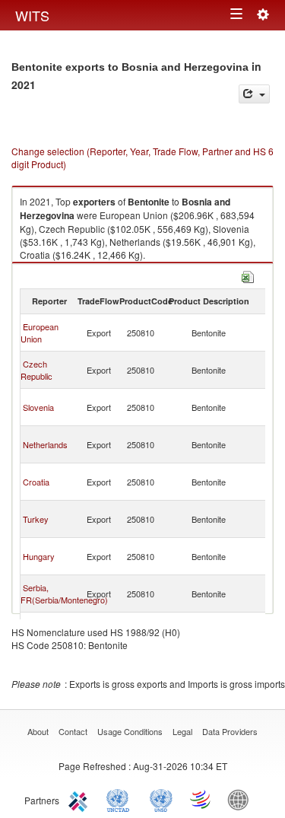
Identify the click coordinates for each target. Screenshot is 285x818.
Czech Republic (36, 370)
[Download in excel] (248, 275)
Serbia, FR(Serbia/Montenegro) (64, 593)
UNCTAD (121, 799)
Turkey (36, 519)
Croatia (36, 482)
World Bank (241, 799)
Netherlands (45, 444)
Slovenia (38, 407)
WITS (32, 15)
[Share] (254, 93)
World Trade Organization (201, 799)
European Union (40, 332)
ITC (80, 799)
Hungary (39, 556)
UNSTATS (161, 799)
